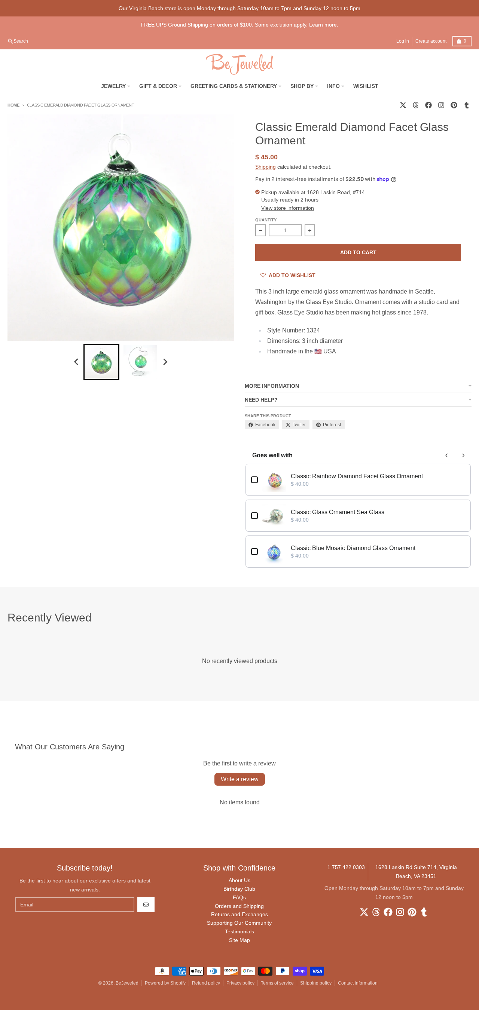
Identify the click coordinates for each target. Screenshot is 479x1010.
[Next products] (463, 455)
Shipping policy (316, 983)
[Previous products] (447, 455)
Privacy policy (240, 983)
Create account (430, 41)
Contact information (358, 983)
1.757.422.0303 (346, 867)
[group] (101, 362)
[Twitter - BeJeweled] (403, 105)
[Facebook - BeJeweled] (428, 105)
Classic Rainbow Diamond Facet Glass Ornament (357, 476)
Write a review (240, 779)
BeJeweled (127, 983)
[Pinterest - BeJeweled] (454, 105)
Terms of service (277, 983)
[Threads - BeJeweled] (416, 105)
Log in (402, 41)
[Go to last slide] (76, 361)
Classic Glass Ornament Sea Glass (337, 512)
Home (13, 105)
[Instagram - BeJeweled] (441, 105)
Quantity (266, 220)
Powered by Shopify (165, 983)
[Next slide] (165, 361)
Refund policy (206, 983)
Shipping (265, 167)
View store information (287, 208)
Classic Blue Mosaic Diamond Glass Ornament (353, 548)
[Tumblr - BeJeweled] (467, 105)
